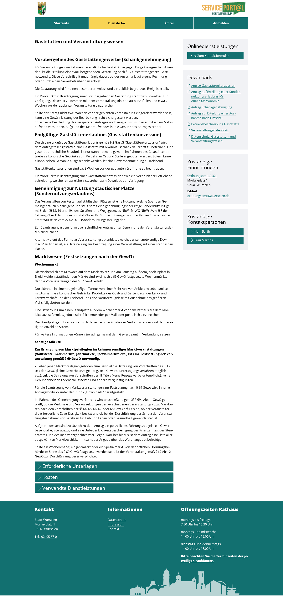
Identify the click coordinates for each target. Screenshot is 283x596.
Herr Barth (202, 231)
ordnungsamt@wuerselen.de (208, 196)
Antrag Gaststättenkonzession (213, 85)
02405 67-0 (49, 537)
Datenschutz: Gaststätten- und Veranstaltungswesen (213, 138)
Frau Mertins (203, 240)
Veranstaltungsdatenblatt (210, 130)
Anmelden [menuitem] (221, 23)
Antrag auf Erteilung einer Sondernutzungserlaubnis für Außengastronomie (216, 96)
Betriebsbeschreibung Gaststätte (215, 124)
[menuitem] (62, 23)
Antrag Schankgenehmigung (211, 107)
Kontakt (113, 529)
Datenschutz (117, 520)
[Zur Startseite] (42, 8)
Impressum (116, 524)
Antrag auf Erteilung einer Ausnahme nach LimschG (213, 115)
